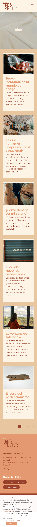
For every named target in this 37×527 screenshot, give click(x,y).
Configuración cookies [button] (11, 520)
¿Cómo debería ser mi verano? (17, 211)
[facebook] (4, 469)
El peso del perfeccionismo (17, 395)
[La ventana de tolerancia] (18, 317)
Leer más (7, 511)
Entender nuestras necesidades (15, 270)
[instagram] (8, 469)
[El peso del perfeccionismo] (18, 377)
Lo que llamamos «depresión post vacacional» (18, 145)
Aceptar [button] (11, 523)
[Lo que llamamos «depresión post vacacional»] (18, 125)
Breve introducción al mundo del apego (17, 84)
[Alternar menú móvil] (32, 3)
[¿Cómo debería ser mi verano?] (18, 194)
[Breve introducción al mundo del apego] (18, 64)
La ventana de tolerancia (16, 335)
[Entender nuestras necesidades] (18, 251)
